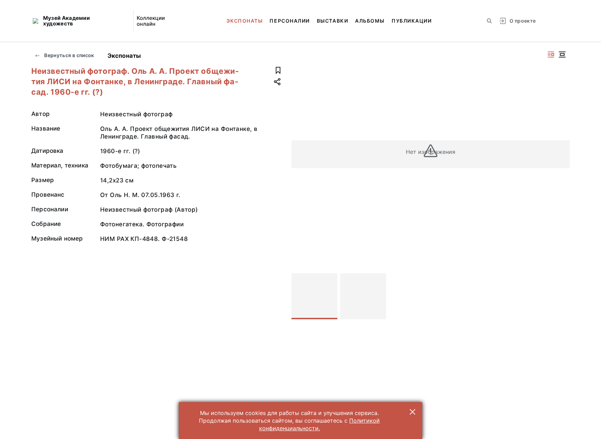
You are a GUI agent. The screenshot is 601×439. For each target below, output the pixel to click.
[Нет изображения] (314, 296)
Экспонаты (244, 21)
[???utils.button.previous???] (299, 296)
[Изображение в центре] (562, 54)
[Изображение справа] (550, 54)
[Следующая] (561, 296)
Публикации (412, 21)
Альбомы (370, 21)
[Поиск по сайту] (489, 20)
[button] (412, 412)
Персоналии (290, 21)
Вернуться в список (68, 55)
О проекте (523, 21)
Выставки (332, 21)
